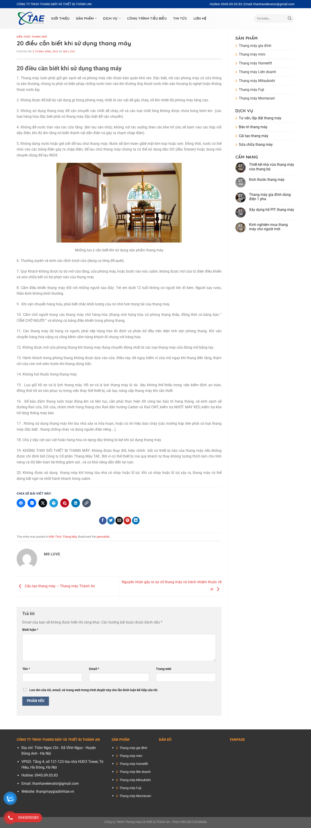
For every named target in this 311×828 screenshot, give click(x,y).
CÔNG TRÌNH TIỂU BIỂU (147, 18)
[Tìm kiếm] (289, 18)
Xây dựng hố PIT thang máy (271, 209)
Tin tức (180, 18)
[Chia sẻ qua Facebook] (21, 503)
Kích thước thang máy (267, 179)
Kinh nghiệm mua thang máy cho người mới (268, 226)
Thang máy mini (252, 54)
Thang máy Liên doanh (257, 72)
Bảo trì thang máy (253, 127)
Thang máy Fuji (251, 89)
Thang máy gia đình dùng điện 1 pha (270, 196)
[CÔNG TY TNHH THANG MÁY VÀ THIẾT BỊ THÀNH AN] (31, 19)
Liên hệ (200, 18)
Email (94, 669)
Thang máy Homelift (255, 63)
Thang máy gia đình (255, 45)
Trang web (163, 669)
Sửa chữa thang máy (256, 144)
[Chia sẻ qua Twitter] (42, 503)
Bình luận (30, 630)
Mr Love (69, 51)
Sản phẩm (85, 18)
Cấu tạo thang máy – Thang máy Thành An (59, 586)
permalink (103, 536)
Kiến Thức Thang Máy (32, 36)
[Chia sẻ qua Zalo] (32, 503)
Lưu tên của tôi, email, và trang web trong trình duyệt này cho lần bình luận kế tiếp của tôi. (93, 690)
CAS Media (199, 822)
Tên (26, 669)
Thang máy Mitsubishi (257, 81)
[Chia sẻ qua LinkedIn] (75, 503)
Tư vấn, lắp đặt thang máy (260, 118)
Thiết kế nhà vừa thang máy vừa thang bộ (271, 166)
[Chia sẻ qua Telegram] (53, 503)
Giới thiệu (60, 18)
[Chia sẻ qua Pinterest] (64, 503)
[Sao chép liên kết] (86, 503)
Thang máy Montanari (257, 98)
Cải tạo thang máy (253, 136)
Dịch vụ (110, 18)
